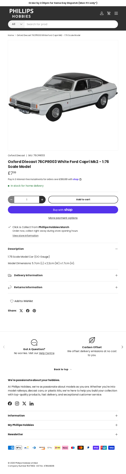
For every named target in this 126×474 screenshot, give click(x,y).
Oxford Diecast (16, 155)
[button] (109, 13)
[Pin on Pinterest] (34, 310)
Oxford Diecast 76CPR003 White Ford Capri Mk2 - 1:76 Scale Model (48, 35)
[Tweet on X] (21, 310)
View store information (25, 235)
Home (11, 35)
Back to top (61, 369)
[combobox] (63, 24)
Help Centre (46, 353)
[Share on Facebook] (27, 310)
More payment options (63, 218)
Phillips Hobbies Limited (26, 463)
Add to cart (83, 199)
